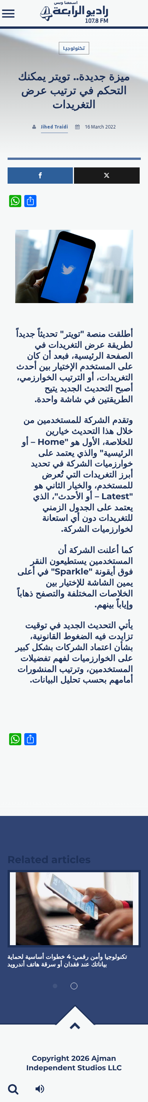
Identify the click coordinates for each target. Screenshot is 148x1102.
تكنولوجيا (74, 48)
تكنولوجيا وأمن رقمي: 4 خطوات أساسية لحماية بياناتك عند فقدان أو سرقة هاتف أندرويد (67, 960)
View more (74, 908)
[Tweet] (107, 175)
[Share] (40, 175)
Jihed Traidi (54, 126)
